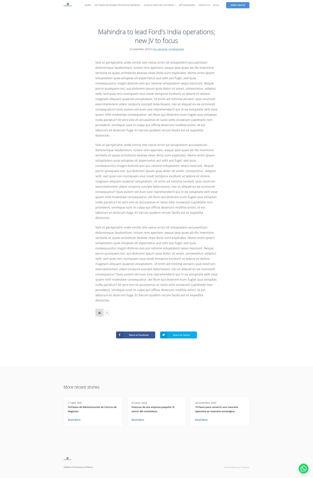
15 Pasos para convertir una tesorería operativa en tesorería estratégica (216, 409)
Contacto (204, 5)
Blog (216, 5)
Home (88, 5)
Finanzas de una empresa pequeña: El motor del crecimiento (153, 409)
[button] (303, 468)
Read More (74, 419)
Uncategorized (176, 49)
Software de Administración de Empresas (117, 5)
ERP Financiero (187, 5)
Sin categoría (160, 49)
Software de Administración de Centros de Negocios (92, 409)
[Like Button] (99, 313)
